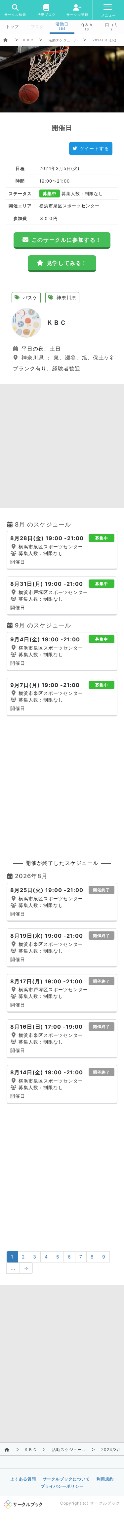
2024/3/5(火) (105, 40)
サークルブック (105, 1503)
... (13, 1268)
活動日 (62, 24)
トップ (12, 26)
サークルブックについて (66, 1478)
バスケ (29, 297)
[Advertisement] (62, 446)
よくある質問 (23, 1478)
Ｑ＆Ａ (87, 24)
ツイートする (94, 148)
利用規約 (105, 1478)
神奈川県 (65, 297)
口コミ (111, 24)
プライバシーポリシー (62, 1486)
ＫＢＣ (28, 40)
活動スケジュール (63, 40)
